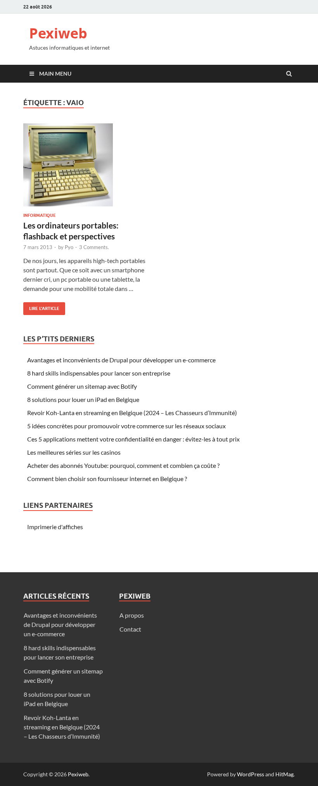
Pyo (69, 247)
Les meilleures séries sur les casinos (74, 452)
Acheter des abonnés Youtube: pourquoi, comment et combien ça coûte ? (123, 465)
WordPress (250, 774)
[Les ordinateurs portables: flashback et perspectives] (87, 168)
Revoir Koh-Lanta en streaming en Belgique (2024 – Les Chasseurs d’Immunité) (132, 412)
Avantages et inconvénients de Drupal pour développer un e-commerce (121, 360)
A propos (131, 615)
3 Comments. (94, 247)
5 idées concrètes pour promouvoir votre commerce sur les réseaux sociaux (126, 425)
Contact (130, 629)
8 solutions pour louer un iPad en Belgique (83, 399)
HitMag (284, 774)
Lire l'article (41, 306)
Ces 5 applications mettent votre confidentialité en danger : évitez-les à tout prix (133, 439)
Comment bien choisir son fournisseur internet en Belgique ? (107, 478)
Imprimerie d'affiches (55, 526)
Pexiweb (58, 33)
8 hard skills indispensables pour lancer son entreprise (98, 373)
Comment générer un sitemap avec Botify (82, 386)
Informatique (39, 215)
